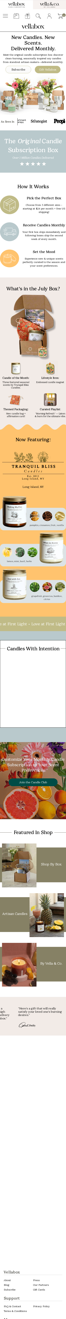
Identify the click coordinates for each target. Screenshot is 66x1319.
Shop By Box (51, 864)
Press (36, 1280)
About (7, 1280)
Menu (5, 16)
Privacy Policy (41, 1306)
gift (27, 16)
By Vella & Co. (51, 963)
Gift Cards (39, 1289)
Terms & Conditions (15, 1311)
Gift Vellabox (47, 69)
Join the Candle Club (33, 782)
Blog (6, 1285)
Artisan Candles (14, 914)
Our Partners (41, 1285)
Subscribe (18, 69)
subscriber (16, 16)
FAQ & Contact (12, 1306)
